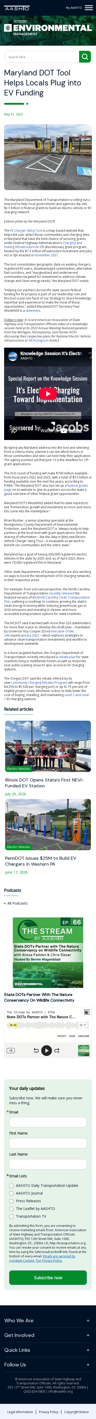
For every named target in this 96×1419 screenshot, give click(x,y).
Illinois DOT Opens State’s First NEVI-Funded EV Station (44, 783)
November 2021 (46, 255)
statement (33, 310)
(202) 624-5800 (34, 1391)
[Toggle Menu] (89, 7)
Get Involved (19, 1335)
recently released (61, 593)
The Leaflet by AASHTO (35, 1208)
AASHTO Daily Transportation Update (47, 1185)
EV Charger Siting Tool (26, 230)
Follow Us (15, 1364)
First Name (18, 1133)
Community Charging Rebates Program (39, 682)
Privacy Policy (48, 1412)
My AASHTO (74, 7)
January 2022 (29, 635)
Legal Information (20, 1412)
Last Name (18, 1154)
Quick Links (17, 1350)
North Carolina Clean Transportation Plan (47, 599)
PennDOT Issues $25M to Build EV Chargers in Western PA (40, 861)
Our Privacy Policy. (49, 1260)
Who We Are (19, 1320)
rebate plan (67, 657)
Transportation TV (31, 1216)
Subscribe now (48, 1277)
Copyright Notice (76, 1412)
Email (13, 1112)
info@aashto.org (60, 1391)
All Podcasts (17, 903)
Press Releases (28, 1200)
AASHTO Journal (29, 1193)
